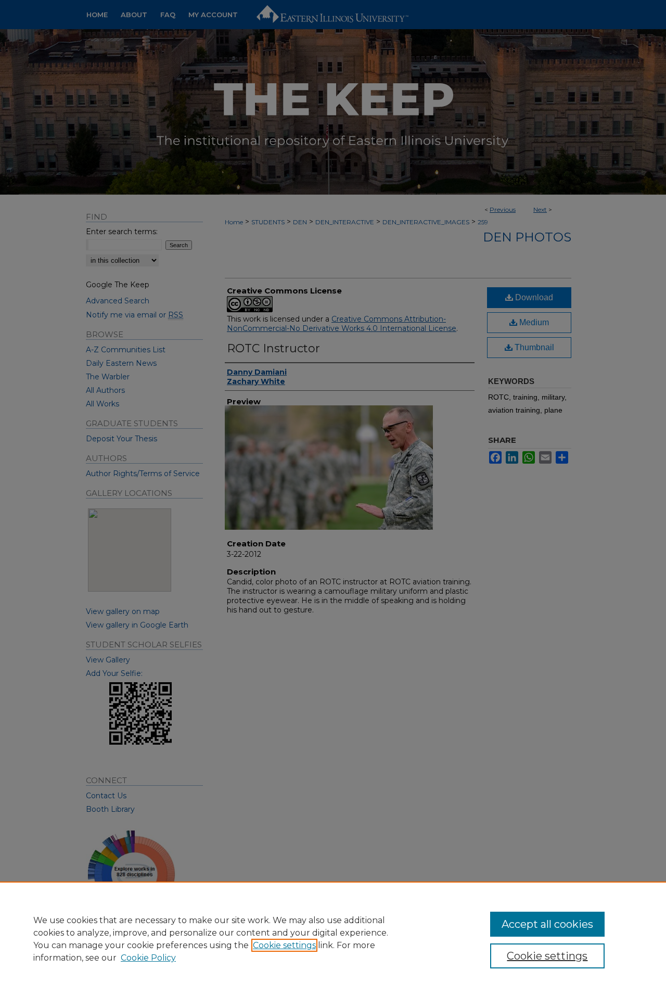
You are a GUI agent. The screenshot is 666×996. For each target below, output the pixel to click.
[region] (333, 939)
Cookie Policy (148, 958)
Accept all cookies (547, 924)
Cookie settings (284, 945)
